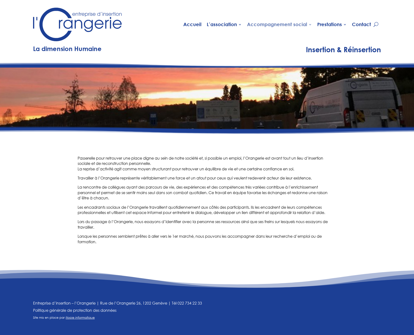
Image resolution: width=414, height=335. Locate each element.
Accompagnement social (277, 24)
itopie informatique (80, 318)
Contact (361, 24)
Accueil (192, 24)
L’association (222, 24)
